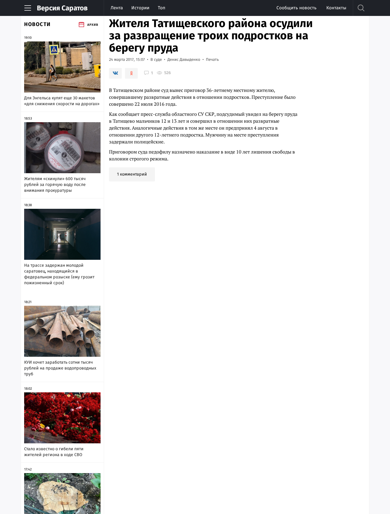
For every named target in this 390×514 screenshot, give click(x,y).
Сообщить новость (296, 8)
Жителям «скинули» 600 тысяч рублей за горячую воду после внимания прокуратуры (55, 184)
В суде (156, 59)
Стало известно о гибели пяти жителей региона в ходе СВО (54, 451)
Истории (140, 8)
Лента (117, 8)
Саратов (62, 8)
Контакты (336, 8)
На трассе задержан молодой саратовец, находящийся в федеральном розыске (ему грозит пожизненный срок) (59, 274)
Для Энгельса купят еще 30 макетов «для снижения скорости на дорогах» (61, 100)
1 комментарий (132, 174)
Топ (161, 8)
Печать (212, 59)
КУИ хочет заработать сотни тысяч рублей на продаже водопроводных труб (60, 368)
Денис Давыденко (183, 59)
